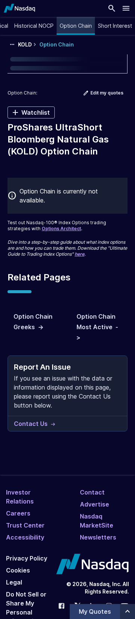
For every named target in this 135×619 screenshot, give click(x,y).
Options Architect (61, 228)
